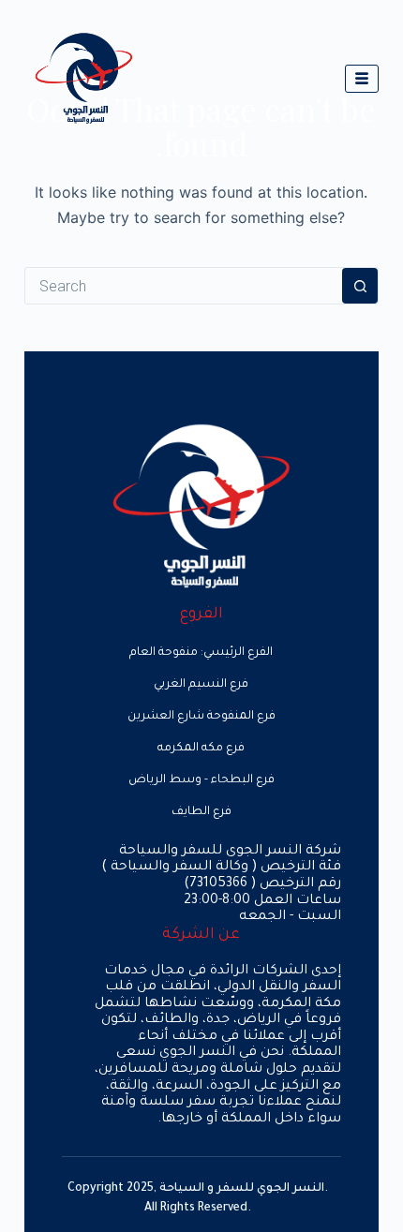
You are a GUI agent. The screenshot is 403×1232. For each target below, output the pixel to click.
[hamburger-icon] (362, 79)
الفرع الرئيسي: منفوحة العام (201, 653)
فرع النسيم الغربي (201, 684)
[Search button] (360, 286)
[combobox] (183, 285)
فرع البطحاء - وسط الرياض (201, 780)
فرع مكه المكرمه (201, 748)
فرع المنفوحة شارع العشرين (201, 716)
